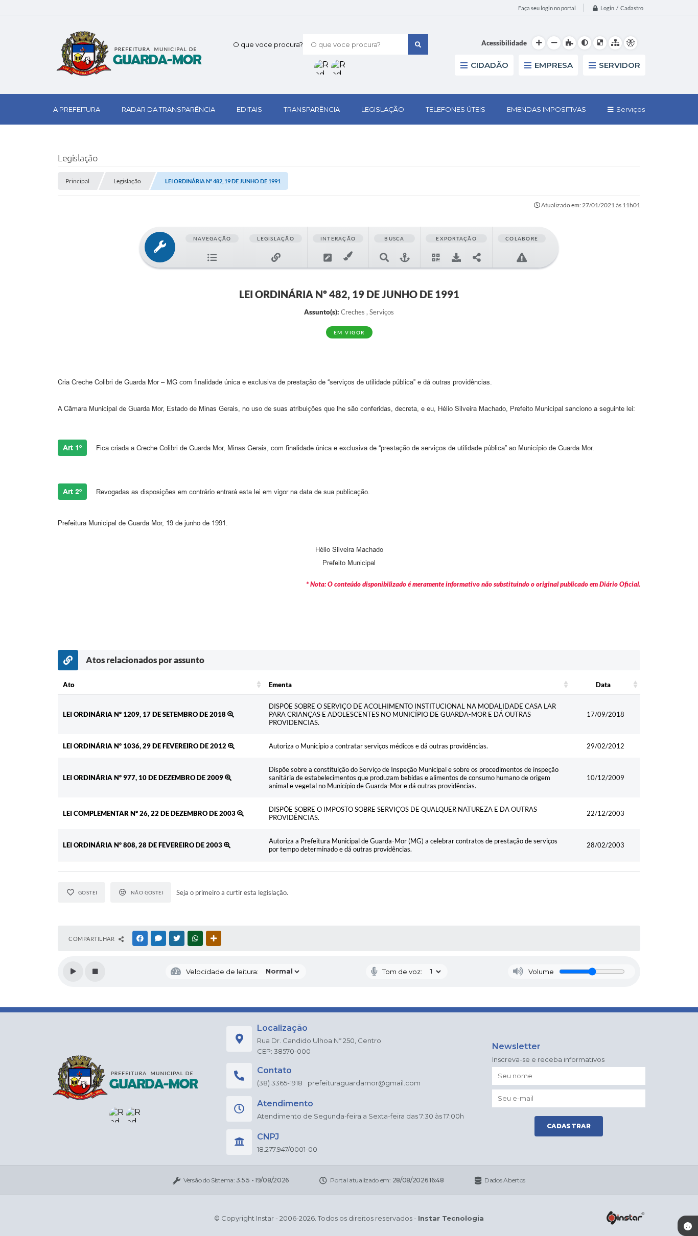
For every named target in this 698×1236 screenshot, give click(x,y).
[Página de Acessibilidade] (630, 43)
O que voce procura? (268, 44)
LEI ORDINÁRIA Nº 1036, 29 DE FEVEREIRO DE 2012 (145, 746)
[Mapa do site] (615, 43)
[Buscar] (418, 44)
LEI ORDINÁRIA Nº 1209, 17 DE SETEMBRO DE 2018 (145, 714)
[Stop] (95, 971)
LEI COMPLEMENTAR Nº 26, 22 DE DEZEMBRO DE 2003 (150, 813)
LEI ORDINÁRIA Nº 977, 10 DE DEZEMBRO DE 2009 (144, 777)
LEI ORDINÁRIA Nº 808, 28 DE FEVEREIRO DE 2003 (143, 845)
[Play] (73, 971)
